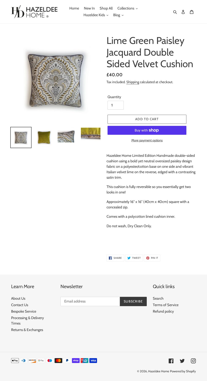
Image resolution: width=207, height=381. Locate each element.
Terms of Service (165, 305)
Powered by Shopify (183, 371)
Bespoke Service (23, 311)
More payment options (147, 140)
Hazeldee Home (158, 371)
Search (158, 298)
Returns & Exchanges (27, 330)
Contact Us (19, 305)
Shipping (132, 82)
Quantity (114, 97)
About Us (18, 298)
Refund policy (163, 311)
